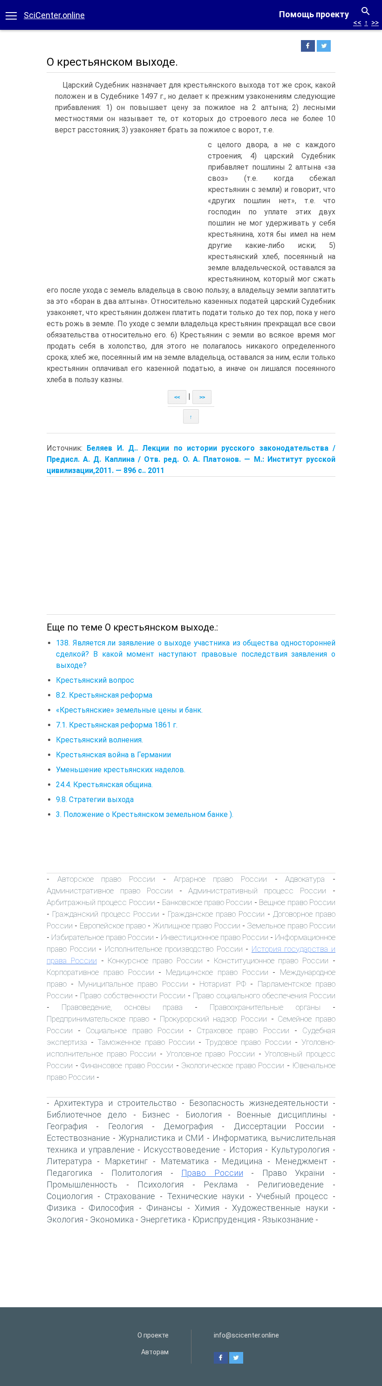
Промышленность (82, 1184)
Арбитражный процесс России (101, 902)
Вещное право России (297, 902)
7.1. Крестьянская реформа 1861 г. (116, 724)
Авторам (155, 1352)
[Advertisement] (125, 209)
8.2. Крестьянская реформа (104, 695)
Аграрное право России (220, 879)
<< (357, 22)
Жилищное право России (196, 925)
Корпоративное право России (100, 972)
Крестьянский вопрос (95, 680)
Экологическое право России (232, 1065)
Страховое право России (243, 1030)
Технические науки (206, 1196)
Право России (212, 1173)
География (67, 1126)
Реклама (221, 1184)
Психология (160, 1184)
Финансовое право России (127, 1065)
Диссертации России (279, 1126)
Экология (65, 1219)
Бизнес (156, 1114)
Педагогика (69, 1173)
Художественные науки (280, 1208)
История (245, 1149)
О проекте (153, 1335)
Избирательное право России (102, 937)
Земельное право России (291, 925)
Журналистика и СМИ (161, 1138)
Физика (61, 1208)
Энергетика (163, 1219)
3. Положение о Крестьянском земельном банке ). (144, 814)
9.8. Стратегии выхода (95, 799)
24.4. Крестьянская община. (104, 784)
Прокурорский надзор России (213, 1018)
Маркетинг (126, 1161)
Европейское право (113, 925)
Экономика (112, 1219)
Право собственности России (132, 995)
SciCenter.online (54, 15)
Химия (207, 1208)
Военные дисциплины (281, 1114)
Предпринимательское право (98, 1018)
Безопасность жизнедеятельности (258, 1103)
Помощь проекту (314, 14)
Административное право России (110, 890)
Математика (185, 1161)
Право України (293, 1173)
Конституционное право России (271, 960)
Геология (125, 1126)
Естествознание (78, 1138)
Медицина (242, 1161)
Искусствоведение (181, 1149)
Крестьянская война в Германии (113, 754)
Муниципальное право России (133, 983)
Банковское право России (207, 902)
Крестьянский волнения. (99, 739)
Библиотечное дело (87, 1114)
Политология (136, 1173)
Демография (188, 1126)
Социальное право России (134, 1030)
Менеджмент (301, 1161)
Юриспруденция (224, 1219)
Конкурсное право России (155, 960)
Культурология (300, 1149)
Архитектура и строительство (115, 1103)
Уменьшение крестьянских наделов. (120, 769)
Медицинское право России (217, 972)
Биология (203, 1114)
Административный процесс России (257, 890)
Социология (70, 1196)
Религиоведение (291, 1184)
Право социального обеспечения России (264, 995)
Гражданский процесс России (105, 914)
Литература (69, 1161)
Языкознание (288, 1219)
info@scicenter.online (246, 1335)
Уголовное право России (210, 1053)
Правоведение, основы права (122, 1007)
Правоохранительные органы (265, 1007)
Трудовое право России (248, 1042)
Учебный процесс (292, 1196)
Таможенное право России (145, 1042)
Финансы (164, 1208)
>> (375, 22)
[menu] (11, 15)
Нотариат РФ (222, 983)
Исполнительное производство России (174, 949)
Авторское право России (106, 879)
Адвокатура (305, 879)
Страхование (130, 1196)
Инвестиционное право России (214, 937)
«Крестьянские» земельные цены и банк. (129, 710)
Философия (111, 1208)
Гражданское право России (216, 914)
